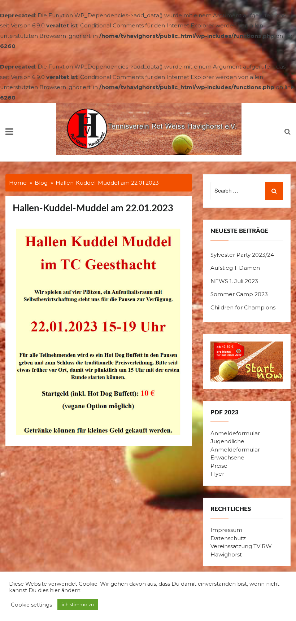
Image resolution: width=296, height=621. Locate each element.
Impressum (226, 530)
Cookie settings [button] (31, 605)
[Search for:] (246, 191)
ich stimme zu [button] (78, 604)
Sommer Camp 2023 (239, 294)
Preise (218, 465)
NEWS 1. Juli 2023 (234, 281)
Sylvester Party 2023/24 (242, 254)
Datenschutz (228, 538)
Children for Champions (242, 307)
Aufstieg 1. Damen (235, 267)
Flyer (217, 473)
